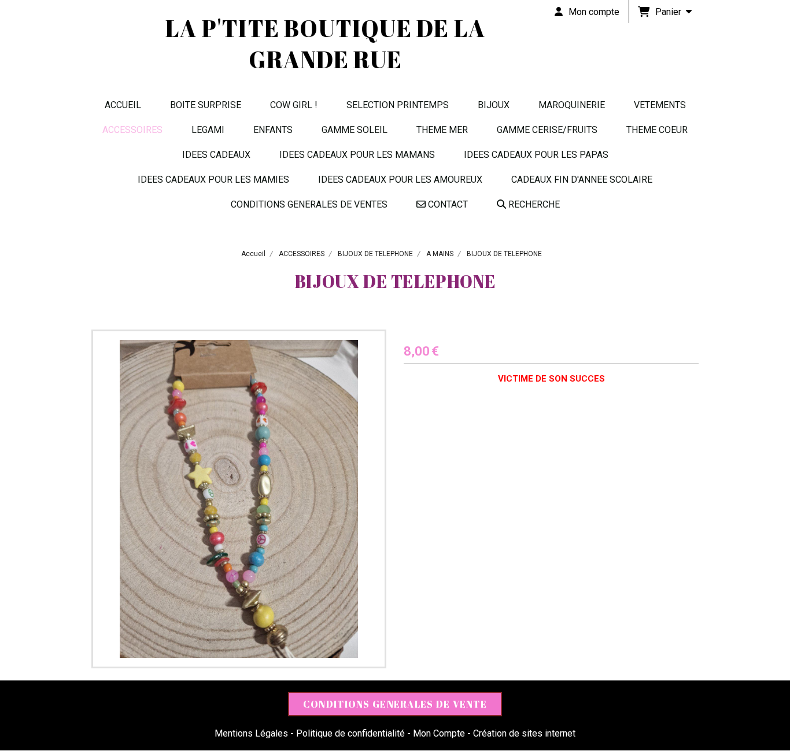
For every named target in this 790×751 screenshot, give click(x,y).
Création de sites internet (524, 733)
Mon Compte (439, 733)
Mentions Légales (251, 733)
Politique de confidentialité (350, 733)
